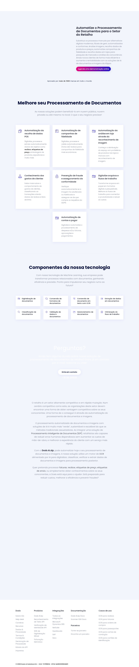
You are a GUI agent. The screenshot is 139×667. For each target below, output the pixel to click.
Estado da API (22, 647)
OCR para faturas (106, 619)
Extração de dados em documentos (113, 299)
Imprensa (20, 650)
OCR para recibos (106, 616)
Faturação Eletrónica (38, 640)
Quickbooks (57, 631)
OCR (101, 453)
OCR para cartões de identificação (108, 639)
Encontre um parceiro (80, 634)
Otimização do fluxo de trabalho (112, 313)
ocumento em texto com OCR (83, 302)
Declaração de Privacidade (22, 642)
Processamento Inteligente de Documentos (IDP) (56, 433)
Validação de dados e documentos (55, 314)
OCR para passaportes (109, 628)
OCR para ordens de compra (107, 623)
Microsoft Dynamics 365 (58, 623)
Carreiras (20, 622)
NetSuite (55, 627)
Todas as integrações (57, 617)
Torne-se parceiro (78, 630)
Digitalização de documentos (29, 299)
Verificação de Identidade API (40, 626)
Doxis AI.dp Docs (78, 616)
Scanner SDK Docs (78, 619)
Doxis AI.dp (48, 450)
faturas (63, 467)
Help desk (20, 619)
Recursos (19, 626)
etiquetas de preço (86, 467)
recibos (27, 149)
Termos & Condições (20, 636)
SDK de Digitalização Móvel (39, 633)
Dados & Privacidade (21, 630)
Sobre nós (20, 616)
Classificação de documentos (29, 313)
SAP (54, 634)
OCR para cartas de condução (107, 633)
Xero (54, 638)
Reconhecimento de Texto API (41, 620)
